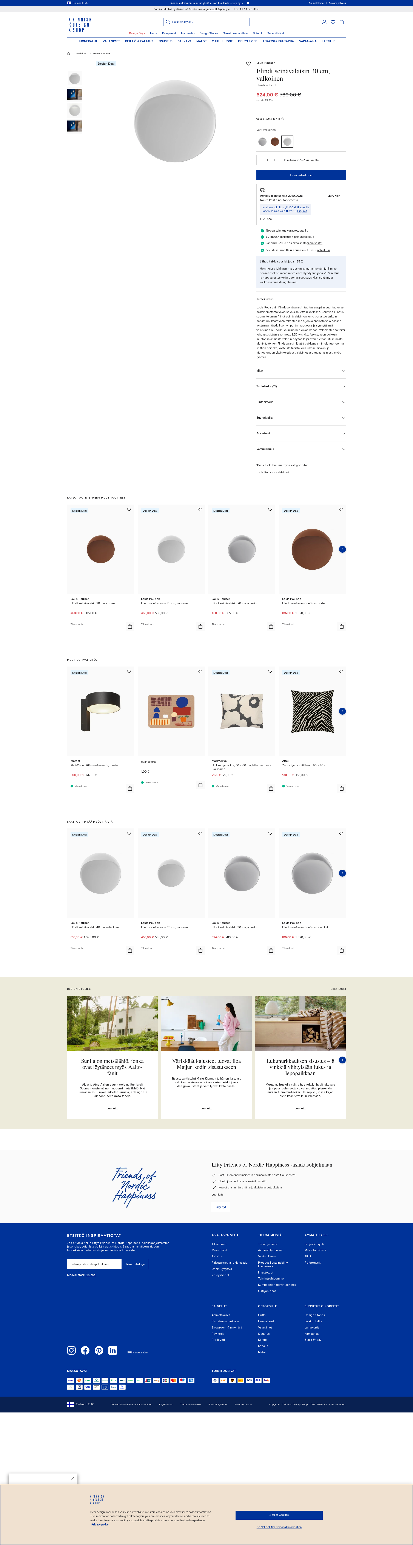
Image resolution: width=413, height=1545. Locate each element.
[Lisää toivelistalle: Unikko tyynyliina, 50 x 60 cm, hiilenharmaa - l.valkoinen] (270, 671)
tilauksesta (314, 243)
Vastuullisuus (267, 1256)
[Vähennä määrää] (259, 160)
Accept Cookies (279, 1515)
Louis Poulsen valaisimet (272, 472)
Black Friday (313, 1340)
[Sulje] (72, 1478)
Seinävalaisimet (102, 53)
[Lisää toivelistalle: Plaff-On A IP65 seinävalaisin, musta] (129, 671)
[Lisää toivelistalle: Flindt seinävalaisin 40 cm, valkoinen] (129, 833)
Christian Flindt (266, 85)
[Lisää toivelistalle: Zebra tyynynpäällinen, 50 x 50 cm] (340, 671)
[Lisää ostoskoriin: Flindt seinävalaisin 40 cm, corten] (341, 626)
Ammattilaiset (221, 1315)
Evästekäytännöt (218, 1404)
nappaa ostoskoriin (275, 277)
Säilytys (184, 41)
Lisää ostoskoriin (301, 175)
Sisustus (166, 41)
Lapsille (328, 41)
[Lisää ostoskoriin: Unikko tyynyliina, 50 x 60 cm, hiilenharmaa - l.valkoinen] (271, 788)
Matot (201, 41)
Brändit (257, 33)
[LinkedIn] (112, 1350)
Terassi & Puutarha (278, 41)
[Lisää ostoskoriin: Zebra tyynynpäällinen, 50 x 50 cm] (341, 788)
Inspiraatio (187, 33)
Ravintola (218, 1334)
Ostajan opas (267, 1291)
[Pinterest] (99, 1350)
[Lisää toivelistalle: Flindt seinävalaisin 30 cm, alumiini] (270, 833)
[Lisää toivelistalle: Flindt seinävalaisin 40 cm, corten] (340, 509)
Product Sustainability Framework (273, 1264)
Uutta (153, 33)
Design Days (137, 33)
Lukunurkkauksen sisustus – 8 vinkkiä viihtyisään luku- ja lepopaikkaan (300, 1067)
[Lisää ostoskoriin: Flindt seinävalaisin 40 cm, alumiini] (341, 950)
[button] (324, 21)
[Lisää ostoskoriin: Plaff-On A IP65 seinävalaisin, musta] (130, 788)
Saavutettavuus (243, 1404)
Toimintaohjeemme (271, 1278)
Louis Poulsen (265, 63)
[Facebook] (85, 1350)
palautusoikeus (304, 237)
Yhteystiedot (220, 1275)
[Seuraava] (342, 1060)
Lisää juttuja (338, 989)
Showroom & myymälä (227, 1327)
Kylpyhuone (248, 41)
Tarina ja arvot (267, 1244)
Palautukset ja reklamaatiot (230, 1262)
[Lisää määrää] (274, 160)
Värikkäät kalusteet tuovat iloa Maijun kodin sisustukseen (206, 1064)
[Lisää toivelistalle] (248, 63)
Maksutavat (219, 1250)
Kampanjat (169, 33)
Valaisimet (111, 41)
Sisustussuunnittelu (235, 33)
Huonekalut (88, 41)
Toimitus (217, 1256)
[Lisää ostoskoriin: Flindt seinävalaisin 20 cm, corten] (130, 626)
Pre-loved (218, 1340)
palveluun (323, 250)
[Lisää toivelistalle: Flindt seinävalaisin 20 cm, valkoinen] (199, 509)
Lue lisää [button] (266, 219)
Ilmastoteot (265, 1272)
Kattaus (263, 1346)
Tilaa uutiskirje (135, 1264)
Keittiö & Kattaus (139, 41)
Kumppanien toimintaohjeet (277, 1285)
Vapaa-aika (308, 41)
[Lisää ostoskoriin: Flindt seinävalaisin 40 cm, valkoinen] (130, 950)
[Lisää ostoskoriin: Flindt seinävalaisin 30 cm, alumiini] (271, 950)
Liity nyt (302, 211)
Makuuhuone (222, 41)
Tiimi (308, 1256)
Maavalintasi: (76, 1275)
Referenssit (313, 1262)
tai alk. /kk (268, 119)
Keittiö (262, 1340)
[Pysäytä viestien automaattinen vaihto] (248, 3)
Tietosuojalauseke (191, 1404)
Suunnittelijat (275, 33)
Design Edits (313, 1321)
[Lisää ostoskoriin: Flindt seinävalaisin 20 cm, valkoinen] (200, 626)
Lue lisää (217, 1194)
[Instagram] (71, 1350)
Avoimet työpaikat (270, 1250)
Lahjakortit (312, 1327)
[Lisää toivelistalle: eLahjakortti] (199, 671)
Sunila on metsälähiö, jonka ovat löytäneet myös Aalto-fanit (112, 1067)
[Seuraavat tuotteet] (342, 549)
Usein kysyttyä (222, 1269)
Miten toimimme (315, 1250)
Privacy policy (100, 1524)
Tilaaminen (219, 1244)
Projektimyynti (314, 1244)
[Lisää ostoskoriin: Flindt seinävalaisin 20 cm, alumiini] (271, 626)
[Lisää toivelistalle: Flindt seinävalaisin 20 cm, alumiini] (270, 509)
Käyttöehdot (166, 1404)
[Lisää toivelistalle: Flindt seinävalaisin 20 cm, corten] (129, 509)
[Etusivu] (68, 53)
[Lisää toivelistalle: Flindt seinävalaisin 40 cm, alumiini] (340, 833)
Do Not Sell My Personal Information (131, 1404)
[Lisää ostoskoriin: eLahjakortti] (200, 785)
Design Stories (209, 33)
